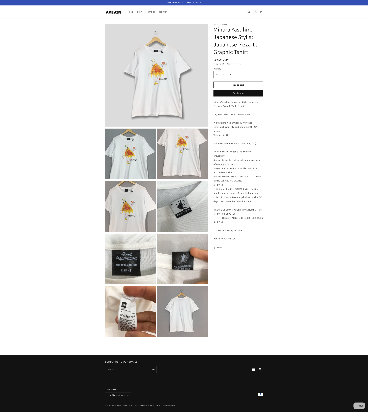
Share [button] (219, 247)
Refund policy (140, 405)
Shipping (217, 64)
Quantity (217, 69)
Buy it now (238, 93)
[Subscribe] (153, 369)
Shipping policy (169, 405)
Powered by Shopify (124, 405)
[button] (140, 12)
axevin (113, 405)
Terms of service (154, 405)
